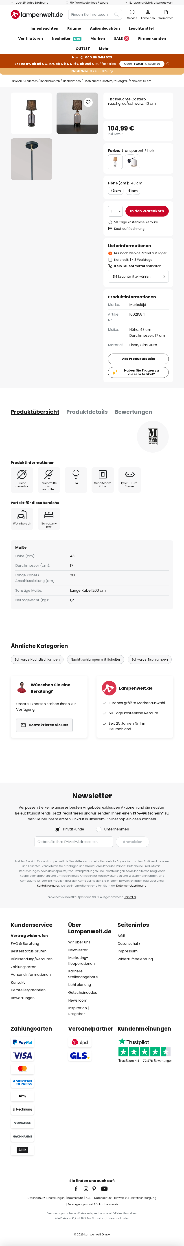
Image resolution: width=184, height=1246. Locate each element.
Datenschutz (129, 943)
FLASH (142, 64)
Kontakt (18, 982)
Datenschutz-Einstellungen (46, 1198)
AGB (121, 935)
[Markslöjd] (153, 437)
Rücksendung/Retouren (32, 959)
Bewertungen (133, 412)
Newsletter (78, 950)
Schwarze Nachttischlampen (37, 659)
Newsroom (77, 1000)
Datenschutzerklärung (131, 885)
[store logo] (37, 14)
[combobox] (95, 14)
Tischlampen (72, 81)
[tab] (35, 412)
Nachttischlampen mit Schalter (95, 659)
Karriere (75, 971)
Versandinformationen (31, 974)
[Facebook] (79, 1189)
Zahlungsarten (23, 966)
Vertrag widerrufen (29, 935)
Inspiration (77, 1008)
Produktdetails (87, 412)
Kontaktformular (48, 885)
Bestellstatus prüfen (28, 951)
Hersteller (130, 897)
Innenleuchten (50, 81)
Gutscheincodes (82, 992)
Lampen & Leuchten (24, 81)
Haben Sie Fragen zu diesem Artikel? (141, 372)
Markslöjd (137, 304)
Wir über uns (79, 942)
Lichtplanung (79, 984)
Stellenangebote (83, 977)
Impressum (128, 951)
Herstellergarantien (28, 990)
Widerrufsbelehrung (135, 959)
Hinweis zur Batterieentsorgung (135, 1198)
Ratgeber (76, 1013)
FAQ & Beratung (25, 943)
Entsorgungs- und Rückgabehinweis (93, 1204)
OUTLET (83, 48)
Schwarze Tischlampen (149, 659)
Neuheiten (66, 38)
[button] (31, 159)
